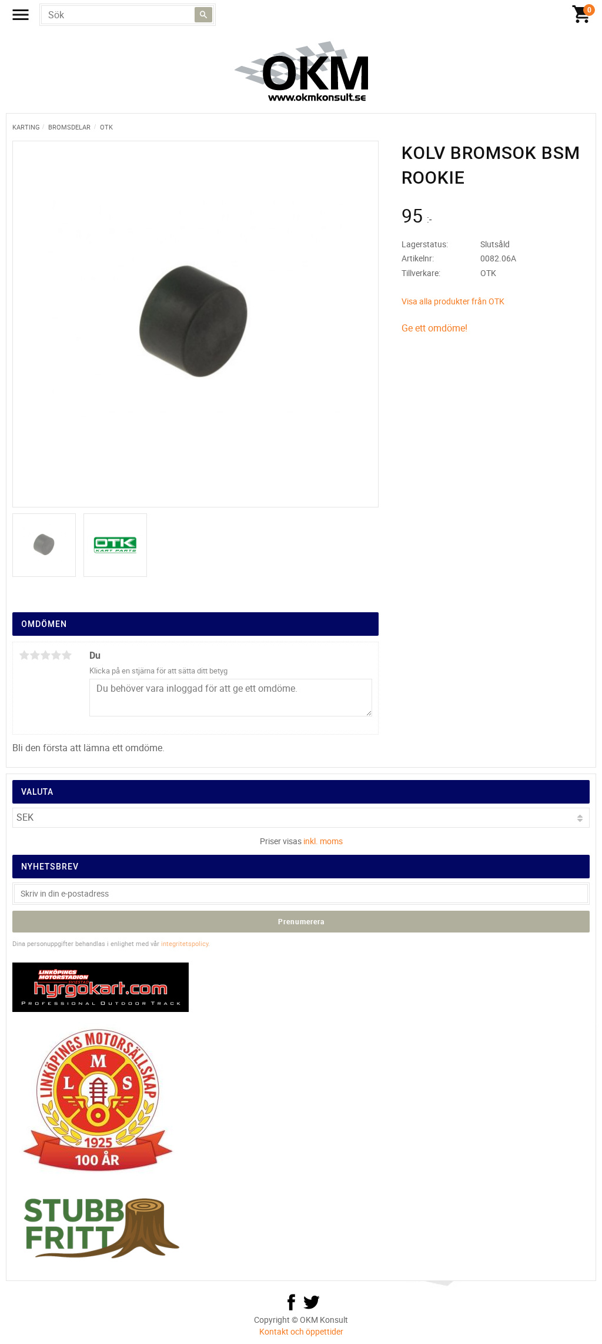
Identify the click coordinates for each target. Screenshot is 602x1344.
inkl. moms (323, 841)
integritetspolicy (184, 943)
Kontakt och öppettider (301, 1331)
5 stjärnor (66, 655)
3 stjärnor (45, 655)
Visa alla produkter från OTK (453, 301)
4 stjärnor (56, 655)
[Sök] (203, 14)
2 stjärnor (34, 655)
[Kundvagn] (581, 14)
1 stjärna (24, 655)
